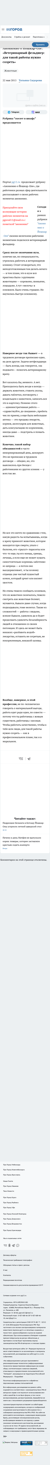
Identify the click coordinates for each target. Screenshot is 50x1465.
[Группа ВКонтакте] (5, 1245)
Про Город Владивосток (12, 1224)
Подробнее (18, 1377)
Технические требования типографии (17, 1260)
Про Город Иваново (10, 1186)
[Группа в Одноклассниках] (9, 1245)
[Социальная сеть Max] (36, 112)
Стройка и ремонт (22, 37)
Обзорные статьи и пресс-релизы (16, 1265)
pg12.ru (16, 182)
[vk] (21, 759)
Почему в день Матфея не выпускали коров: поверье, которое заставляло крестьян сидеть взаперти (22, 842)
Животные (10, 70)
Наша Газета (8, 1181)
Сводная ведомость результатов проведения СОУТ (23, 1285)
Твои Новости (8, 1191)
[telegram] (30, 759)
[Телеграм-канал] (13, 112)
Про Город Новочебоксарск (14, 1170)
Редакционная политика (12, 1280)
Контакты (7, 1275)
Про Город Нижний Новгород (14, 1214)
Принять (40, 44)
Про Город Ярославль (11, 1175)
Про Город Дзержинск (11, 1219)
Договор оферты (9, 1255)
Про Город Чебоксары (11, 1165)
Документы (6, 37)
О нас (5, 1270)
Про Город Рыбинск (10, 1202)
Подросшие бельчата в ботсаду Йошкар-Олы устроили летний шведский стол (23, 826)
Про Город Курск (9, 1197)
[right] (47, 37)
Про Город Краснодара (12, 1230)
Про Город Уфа (9, 1207)
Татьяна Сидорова (30, 80)
